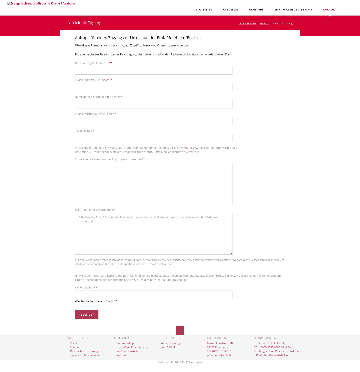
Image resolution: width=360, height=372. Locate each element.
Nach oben (180, 330)
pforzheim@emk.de (219, 355)
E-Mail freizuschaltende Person (95, 114)
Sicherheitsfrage (86, 287)
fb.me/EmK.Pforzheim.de (132, 347)
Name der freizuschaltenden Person (98, 97)
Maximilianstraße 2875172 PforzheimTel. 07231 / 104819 (220, 347)
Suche (74, 343)
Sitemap (75, 347)
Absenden (87, 314)
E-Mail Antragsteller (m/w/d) (93, 80)
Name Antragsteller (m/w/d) (93, 63)
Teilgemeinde (84, 130)
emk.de (121, 355)
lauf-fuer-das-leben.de (131, 351)
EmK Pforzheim (247, 23)
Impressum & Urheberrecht (86, 355)
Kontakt (264, 23)
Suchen (351, 9)
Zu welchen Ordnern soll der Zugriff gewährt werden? (110, 159)
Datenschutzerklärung (84, 351)
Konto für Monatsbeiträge (272, 355)
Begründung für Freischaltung (95, 209)
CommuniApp (125, 343)
